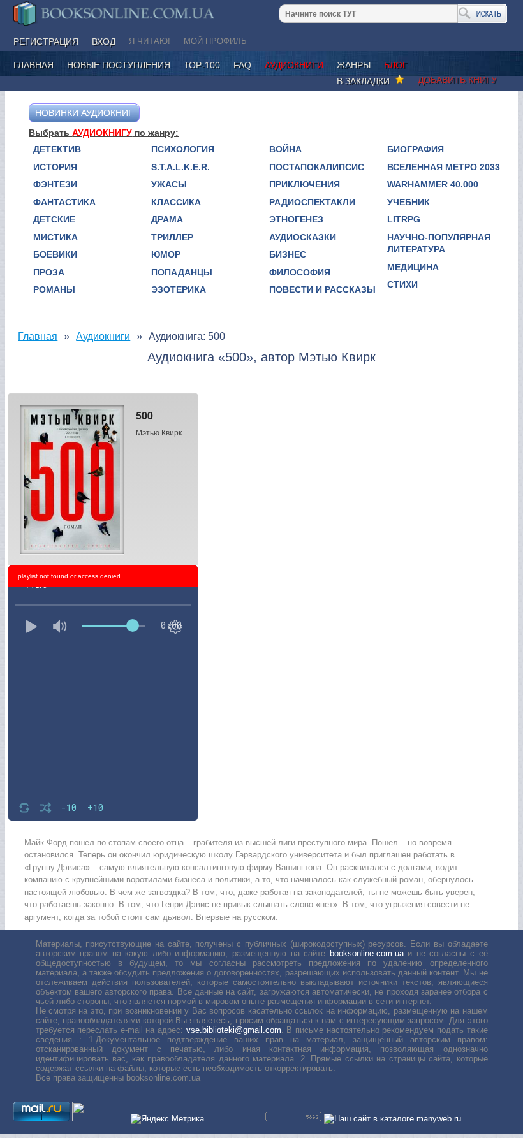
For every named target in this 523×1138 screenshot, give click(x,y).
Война (285, 149)
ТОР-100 (202, 65)
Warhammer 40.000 (432, 184)
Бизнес (287, 254)
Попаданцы (181, 272)
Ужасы (169, 184)
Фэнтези (55, 184)
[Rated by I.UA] (100, 1118)
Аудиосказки (302, 237)
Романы (54, 289)
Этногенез (296, 219)
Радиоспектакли (312, 202)
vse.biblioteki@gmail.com (233, 1030)
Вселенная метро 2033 (443, 167)
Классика (176, 202)
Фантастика (64, 202)
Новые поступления (118, 65)
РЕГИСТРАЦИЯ (45, 41)
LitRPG (403, 219)
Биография (415, 149)
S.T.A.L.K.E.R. (180, 167)
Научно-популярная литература (438, 243)
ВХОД (103, 41)
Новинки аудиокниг (84, 113)
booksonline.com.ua (367, 953)
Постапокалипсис (316, 167)
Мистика (55, 237)
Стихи (402, 284)
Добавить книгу (457, 80)
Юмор (165, 254)
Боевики (55, 254)
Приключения (304, 184)
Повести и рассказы (322, 289)
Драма (167, 219)
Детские (54, 219)
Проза (48, 272)
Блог (396, 65)
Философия (299, 272)
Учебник (408, 202)
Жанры (354, 65)
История (55, 167)
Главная (33, 65)
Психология (182, 149)
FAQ (242, 65)
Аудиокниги (294, 65)
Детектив (57, 149)
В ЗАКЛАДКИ (366, 81)
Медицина (413, 267)
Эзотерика (178, 289)
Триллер (172, 237)
